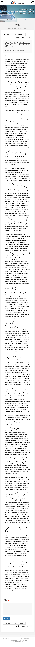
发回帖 (7, 618)
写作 (29, 37)
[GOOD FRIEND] (17, 2)
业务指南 (17, 635)
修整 (18, 37)
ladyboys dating (9, 258)
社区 (21, 635)
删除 (24, 37)
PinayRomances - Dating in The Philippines (15, 236)
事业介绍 (12, 635)
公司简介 (8, 635)
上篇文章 (7, 34)
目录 (14, 34)
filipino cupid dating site (23, 446)
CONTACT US (26, 635)
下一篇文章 (21, 34)
